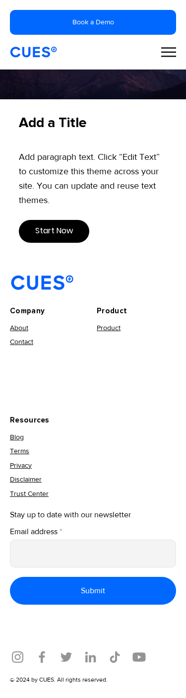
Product (109, 328)
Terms (19, 451)
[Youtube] (139, 657)
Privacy (21, 465)
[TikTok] (115, 657)
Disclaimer (26, 479)
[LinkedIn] (90, 657)
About (19, 328)
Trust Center (29, 493)
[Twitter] (66, 657)
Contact (21, 342)
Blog (17, 437)
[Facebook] (42, 657)
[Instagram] (17, 657)
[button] (54, 231)
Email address (34, 532)
